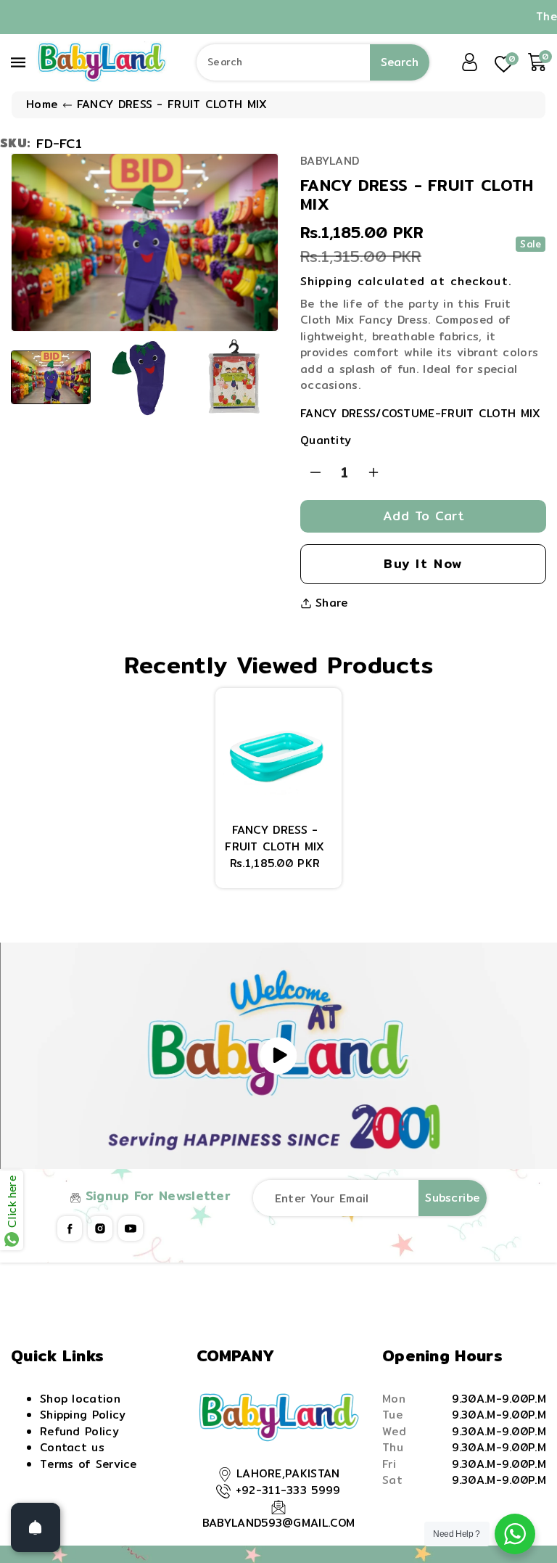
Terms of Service (88, 1464)
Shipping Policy (83, 1414)
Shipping (326, 281)
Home (41, 104)
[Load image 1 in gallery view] (51, 377)
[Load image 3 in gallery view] (233, 377)
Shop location (80, 1398)
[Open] (35, 1527)
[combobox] (313, 62)
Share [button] (331, 603)
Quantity (325, 440)
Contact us (72, 1447)
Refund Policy (79, 1431)
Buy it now (423, 563)
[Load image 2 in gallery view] (142, 377)
